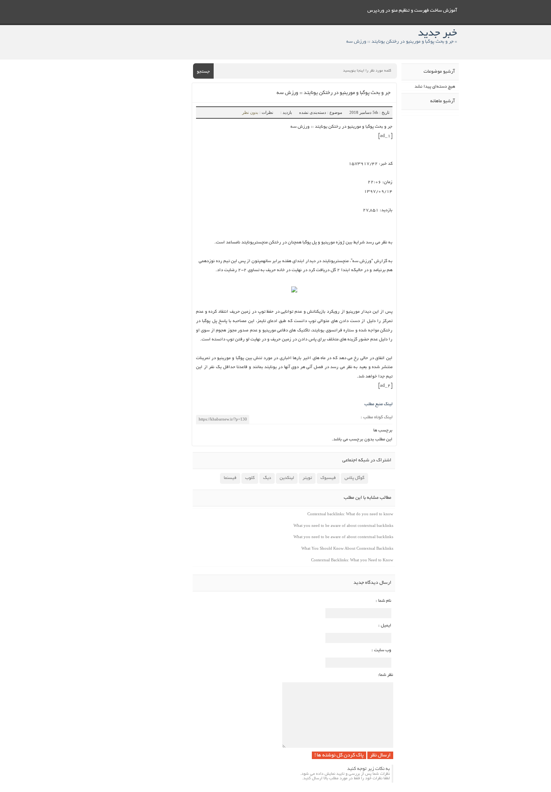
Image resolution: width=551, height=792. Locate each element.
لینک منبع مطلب (378, 404)
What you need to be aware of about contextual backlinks (343, 525)
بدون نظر (250, 112)
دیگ (267, 478)
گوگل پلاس (354, 478)
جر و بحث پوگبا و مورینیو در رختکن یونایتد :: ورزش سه (334, 93)
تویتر (307, 478)
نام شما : (383, 600)
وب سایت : (381, 650)
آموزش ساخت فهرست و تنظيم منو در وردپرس (412, 10)
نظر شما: (385, 675)
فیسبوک (328, 478)
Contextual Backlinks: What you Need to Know (352, 560)
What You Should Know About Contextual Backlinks (347, 548)
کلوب (250, 478)
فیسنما (230, 478)
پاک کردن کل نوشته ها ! (339, 755)
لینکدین (287, 478)
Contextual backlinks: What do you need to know (350, 514)
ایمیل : (384, 625)
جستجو (203, 71)
